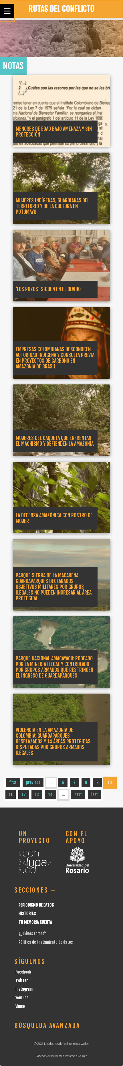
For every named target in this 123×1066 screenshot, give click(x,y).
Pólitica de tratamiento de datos (46, 942)
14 (50, 794)
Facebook (23, 972)
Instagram (24, 989)
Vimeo (20, 1006)
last (94, 794)
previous (33, 782)
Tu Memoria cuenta (35, 922)
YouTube (22, 997)
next (78, 794)
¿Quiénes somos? (32, 933)
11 (10, 794)
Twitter (21, 980)
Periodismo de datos (36, 905)
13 (37, 794)
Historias (27, 913)
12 (23, 794)
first (13, 782)
